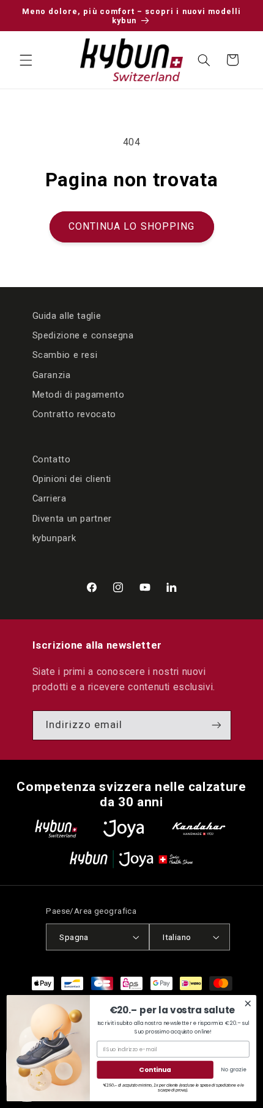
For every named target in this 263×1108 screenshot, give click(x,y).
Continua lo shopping (131, 226)
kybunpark (54, 538)
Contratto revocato (74, 414)
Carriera (49, 498)
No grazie (233, 1070)
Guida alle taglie (67, 315)
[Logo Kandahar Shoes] (198, 828)
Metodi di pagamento (78, 394)
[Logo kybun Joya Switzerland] (131, 859)
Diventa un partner (72, 518)
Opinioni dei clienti (72, 478)
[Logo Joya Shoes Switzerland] (123, 828)
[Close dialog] (248, 1003)
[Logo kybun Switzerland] (56, 828)
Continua (155, 1069)
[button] (26, 60)
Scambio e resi (65, 354)
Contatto (51, 459)
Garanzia (51, 375)
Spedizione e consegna (83, 335)
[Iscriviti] (216, 725)
